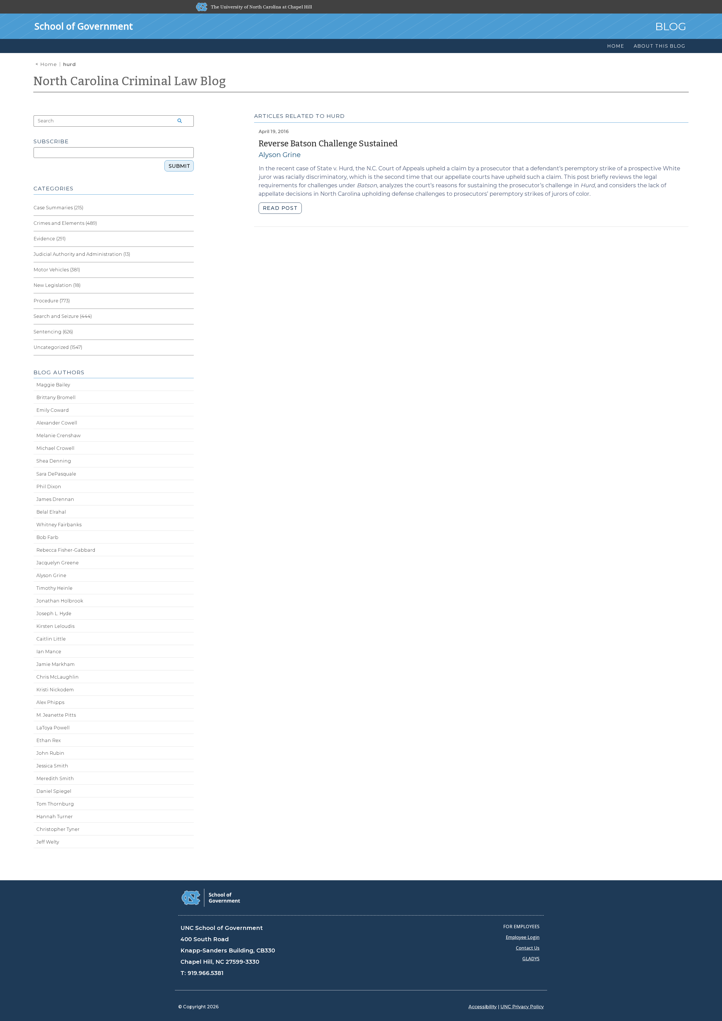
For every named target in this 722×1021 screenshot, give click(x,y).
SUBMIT (179, 166)
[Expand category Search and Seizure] (189, 316)
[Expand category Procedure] (189, 301)
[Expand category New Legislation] (189, 285)
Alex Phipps (50, 702)
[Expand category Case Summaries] (189, 207)
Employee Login (523, 937)
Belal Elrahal (51, 512)
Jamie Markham (55, 664)
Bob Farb (47, 537)
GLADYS (531, 959)
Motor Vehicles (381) (57, 269)
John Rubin (50, 753)
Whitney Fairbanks (59, 524)
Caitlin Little (51, 639)
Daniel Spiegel (53, 791)
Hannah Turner (54, 816)
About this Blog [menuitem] (659, 46)
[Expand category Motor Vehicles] (189, 270)
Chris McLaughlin (57, 677)
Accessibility (482, 1006)
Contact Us (528, 948)
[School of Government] (211, 897)
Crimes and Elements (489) (65, 223)
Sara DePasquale (56, 474)
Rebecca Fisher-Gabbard (65, 550)
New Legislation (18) (57, 285)
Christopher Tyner (58, 829)
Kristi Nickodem (55, 689)
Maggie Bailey (53, 385)
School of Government (83, 26)
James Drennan (55, 499)
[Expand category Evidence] (189, 239)
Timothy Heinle (54, 588)
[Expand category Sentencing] (189, 332)
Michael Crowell (55, 448)
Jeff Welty (47, 842)
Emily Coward (52, 410)
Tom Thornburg (55, 804)
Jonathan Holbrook (59, 601)
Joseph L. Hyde (53, 613)
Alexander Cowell (56, 423)
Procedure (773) (52, 300)
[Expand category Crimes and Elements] (189, 223)
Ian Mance (48, 651)
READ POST (280, 208)
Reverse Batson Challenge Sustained (328, 144)
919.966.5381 (205, 973)
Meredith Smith (55, 778)
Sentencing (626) (53, 332)
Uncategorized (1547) (58, 347)
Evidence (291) (50, 238)
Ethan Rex (48, 740)
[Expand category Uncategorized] (189, 347)
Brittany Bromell (56, 397)
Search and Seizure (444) (63, 316)
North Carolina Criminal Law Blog (129, 81)
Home (48, 64)
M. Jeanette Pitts (56, 715)
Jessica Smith (52, 766)
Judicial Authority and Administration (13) (82, 254)
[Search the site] (178, 121)
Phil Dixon (48, 486)
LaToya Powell (53, 727)
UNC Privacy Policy (522, 1006)
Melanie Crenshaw (58, 435)
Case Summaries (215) (58, 207)
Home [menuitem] (615, 46)
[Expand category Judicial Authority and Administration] (189, 254)
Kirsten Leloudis (55, 626)
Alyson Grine (280, 155)
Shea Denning (53, 461)
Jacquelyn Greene (57, 562)
